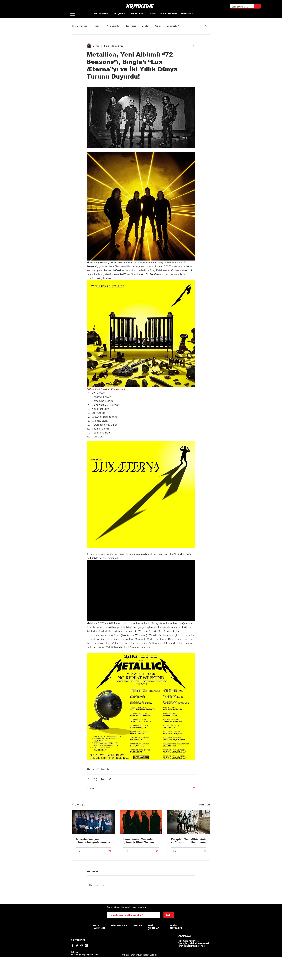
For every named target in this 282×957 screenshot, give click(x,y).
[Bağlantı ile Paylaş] (109, 779)
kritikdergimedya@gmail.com (84, 954)
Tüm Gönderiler (79, 26)
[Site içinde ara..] (257, 6)
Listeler (145, 26)
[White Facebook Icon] (72, 945)
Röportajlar (130, 26)
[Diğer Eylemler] (193, 46)
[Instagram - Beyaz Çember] (86, 945)
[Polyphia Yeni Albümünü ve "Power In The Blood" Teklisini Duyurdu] (188, 822)
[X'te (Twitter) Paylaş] (95, 779)
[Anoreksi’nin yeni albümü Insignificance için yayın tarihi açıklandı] (93, 822)
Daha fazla (172, 26)
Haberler (97, 26)
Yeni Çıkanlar (113, 26)
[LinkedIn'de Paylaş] (102, 779)
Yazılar (158, 26)
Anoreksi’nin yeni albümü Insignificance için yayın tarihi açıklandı (92, 840)
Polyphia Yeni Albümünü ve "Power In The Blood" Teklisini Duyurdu (188, 840)
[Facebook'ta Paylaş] (88, 779)
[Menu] (72, 13)
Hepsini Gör (204, 805)
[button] (206, 26)
